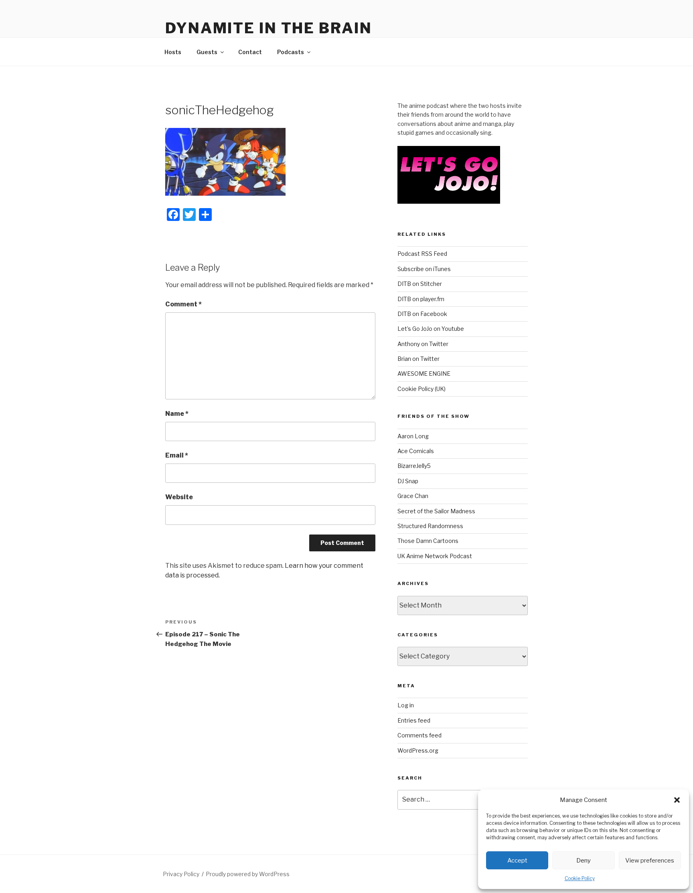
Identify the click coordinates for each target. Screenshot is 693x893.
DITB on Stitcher (419, 283)
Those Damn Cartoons (427, 540)
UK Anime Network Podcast (434, 556)
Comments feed (419, 735)
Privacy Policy (181, 874)
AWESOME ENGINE (423, 373)
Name (176, 413)
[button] (677, 800)
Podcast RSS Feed (422, 253)
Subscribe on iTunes (424, 268)
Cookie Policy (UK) (421, 388)
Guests (207, 52)
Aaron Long (413, 436)
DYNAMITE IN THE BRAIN (268, 28)
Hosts (172, 52)
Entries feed (413, 720)
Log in (405, 705)
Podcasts (290, 52)
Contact (250, 52)
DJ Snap (407, 481)
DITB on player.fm (420, 299)
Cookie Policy (580, 878)
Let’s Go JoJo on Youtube (430, 328)
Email (176, 455)
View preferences (649, 860)
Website (179, 497)
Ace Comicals (415, 451)
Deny (583, 860)
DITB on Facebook (422, 313)
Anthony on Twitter (422, 343)
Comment (183, 304)
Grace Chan (412, 495)
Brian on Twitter (418, 358)
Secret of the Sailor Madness (436, 511)
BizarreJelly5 (414, 465)
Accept (517, 860)
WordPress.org (417, 750)
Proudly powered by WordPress (248, 874)
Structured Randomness (430, 525)
